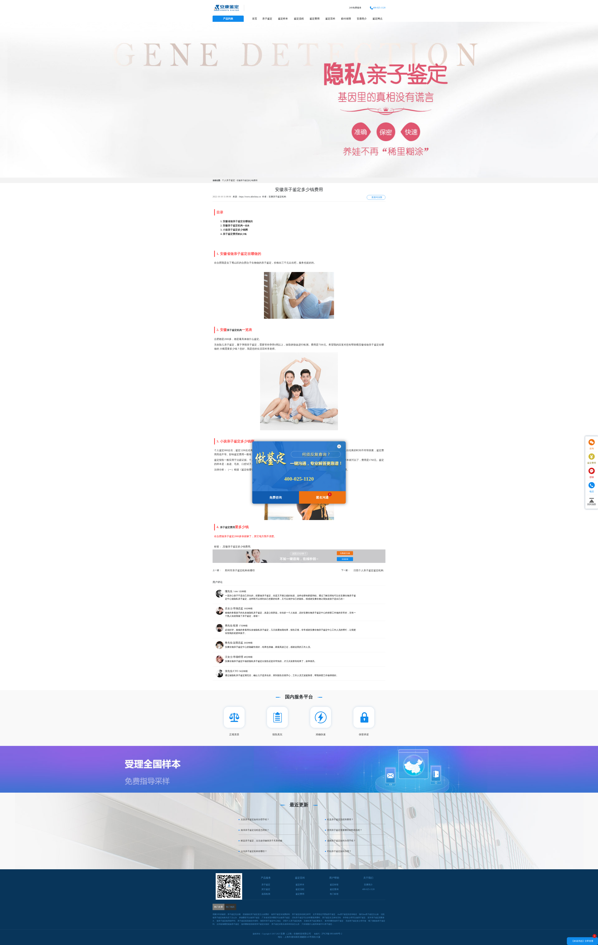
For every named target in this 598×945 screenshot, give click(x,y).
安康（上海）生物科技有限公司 (295, 934)
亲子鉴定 (267, 18)
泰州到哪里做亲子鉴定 (334, 921)
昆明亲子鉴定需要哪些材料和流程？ (344, 830)
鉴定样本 (283, 18)
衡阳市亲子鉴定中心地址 (270, 921)
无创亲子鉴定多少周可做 (356, 921)
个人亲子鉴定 (228, 180)
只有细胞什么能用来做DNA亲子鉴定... (317, 924)
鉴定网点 (377, 18)
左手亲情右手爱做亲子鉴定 (324, 914)
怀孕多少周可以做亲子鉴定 (354, 917)
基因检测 (265, 894)
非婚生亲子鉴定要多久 (313, 921)
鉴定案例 (334, 889)
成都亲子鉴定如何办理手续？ (341, 841)
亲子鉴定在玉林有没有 (331, 917)
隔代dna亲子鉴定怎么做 (369, 914)
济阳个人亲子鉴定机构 (292, 921)
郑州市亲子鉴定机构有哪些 (240, 570)
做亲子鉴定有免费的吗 (280, 914)
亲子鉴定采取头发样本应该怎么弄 (285, 924)
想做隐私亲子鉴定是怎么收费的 (256, 914)
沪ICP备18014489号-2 (332, 934)
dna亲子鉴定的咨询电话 (347, 914)
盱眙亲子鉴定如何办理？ (339, 851)
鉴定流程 (299, 18)
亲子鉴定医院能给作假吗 (247, 921)
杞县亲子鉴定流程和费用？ (340, 819)
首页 (254, 18)
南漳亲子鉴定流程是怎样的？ (255, 830)
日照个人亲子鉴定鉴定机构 (368, 570)
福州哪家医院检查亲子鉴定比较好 (255, 924)
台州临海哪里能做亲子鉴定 (228, 924)
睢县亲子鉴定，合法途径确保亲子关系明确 (261, 841)
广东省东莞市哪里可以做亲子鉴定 (276, 917)
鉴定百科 (330, 18)
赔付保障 (346, 18)
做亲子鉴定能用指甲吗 (226, 921)
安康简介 (362, 18)
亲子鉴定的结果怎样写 (301, 914)
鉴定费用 (315, 18)
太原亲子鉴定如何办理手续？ (255, 819)
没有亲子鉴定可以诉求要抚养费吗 (306, 917)
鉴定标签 (334, 884)
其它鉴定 (265, 889)
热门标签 (334, 894)
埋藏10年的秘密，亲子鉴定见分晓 (227, 914)
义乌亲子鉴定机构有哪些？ (254, 851)
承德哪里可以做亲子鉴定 (249, 917)
